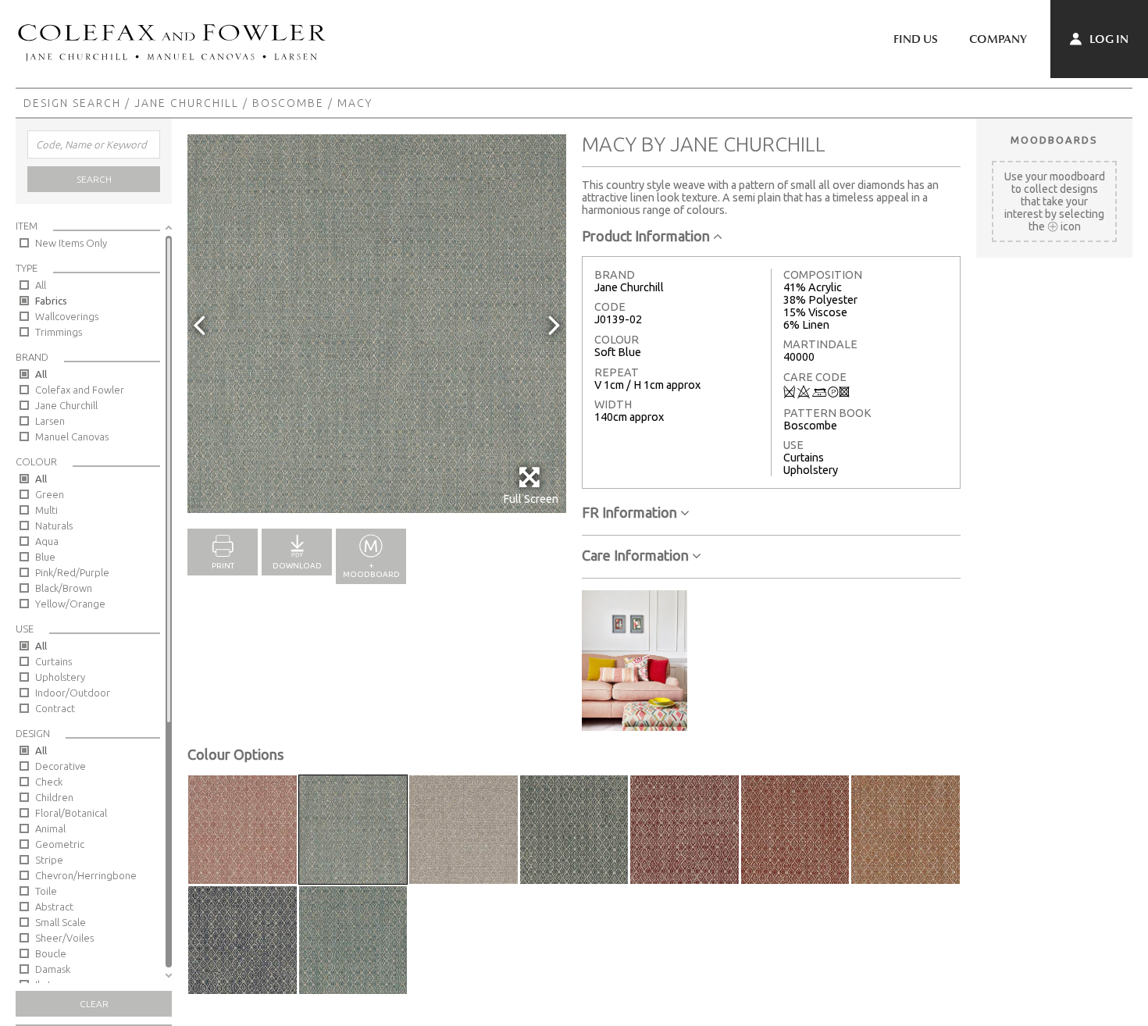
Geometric (59, 844)
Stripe (49, 859)
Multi (46, 509)
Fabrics (51, 300)
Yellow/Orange (70, 603)
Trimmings (58, 331)
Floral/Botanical (71, 812)
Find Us (915, 39)
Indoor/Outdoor (72, 692)
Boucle (50, 953)
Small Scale (60, 922)
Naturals (54, 525)
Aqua (47, 541)
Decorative (60, 766)
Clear (94, 1004)
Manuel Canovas (72, 436)
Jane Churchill (186, 103)
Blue (45, 556)
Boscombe (288, 103)
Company (998, 39)
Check (48, 781)
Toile (46, 890)
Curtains (53, 661)
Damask (52, 969)
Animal (50, 828)
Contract (55, 708)
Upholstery (60, 677)
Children (54, 797)
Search (94, 179)
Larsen (50, 420)
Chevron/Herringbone (86, 875)
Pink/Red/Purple (72, 572)
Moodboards (1054, 139)
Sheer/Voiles (64, 937)
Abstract (54, 906)
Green (49, 494)
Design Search (72, 103)
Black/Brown (63, 587)
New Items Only (71, 242)
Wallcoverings (66, 316)
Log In (1107, 39)
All (40, 285)
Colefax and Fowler (79, 389)
